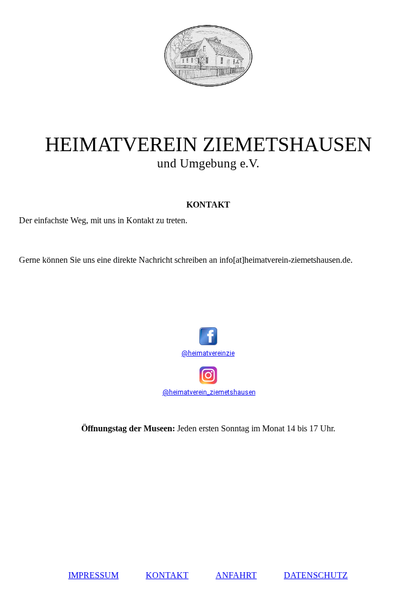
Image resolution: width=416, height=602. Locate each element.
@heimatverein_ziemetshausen (209, 392)
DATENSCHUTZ (316, 575)
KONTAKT (167, 575)
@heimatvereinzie (208, 353)
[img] (208, 55)
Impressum (93, 575)
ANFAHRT (236, 575)
